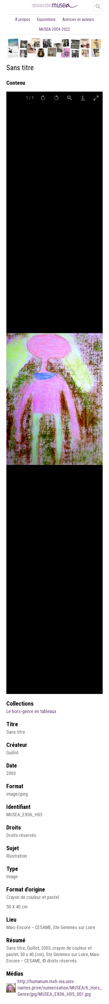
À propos (22, 19)
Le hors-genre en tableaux (31, 711)
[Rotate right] (43, 98)
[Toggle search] (98, 6)
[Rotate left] (56, 98)
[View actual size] (69, 98)
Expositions (46, 19)
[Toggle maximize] (96, 98)
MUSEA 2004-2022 (54, 29)
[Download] (82, 98)
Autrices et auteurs (78, 19)
